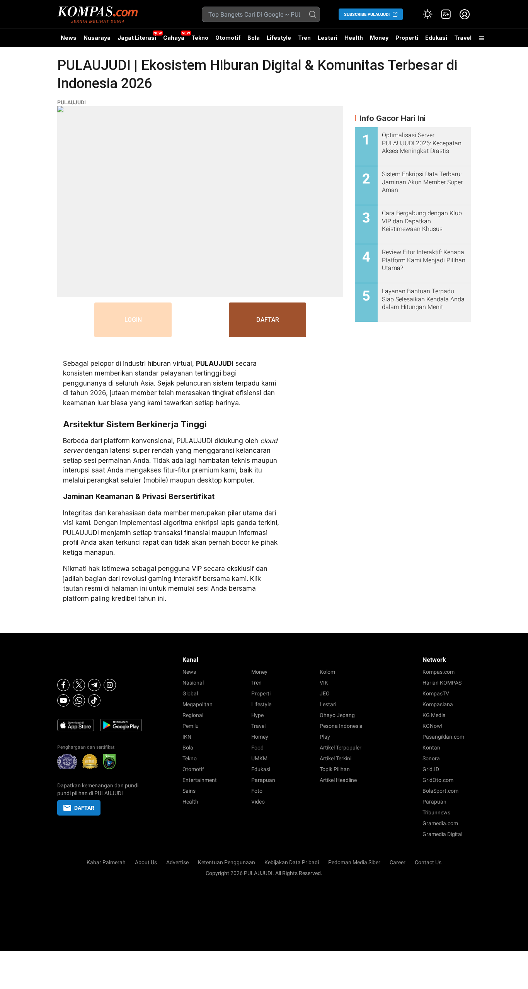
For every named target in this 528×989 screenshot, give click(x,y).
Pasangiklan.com (443, 737)
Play (325, 737)
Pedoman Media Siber (354, 862)
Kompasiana (437, 704)
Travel (463, 37)
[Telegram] (94, 685)
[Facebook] (63, 685)
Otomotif (227, 37)
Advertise (177, 862)
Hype (257, 715)
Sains (189, 791)
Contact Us (428, 862)
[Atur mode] (427, 14)
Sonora (431, 758)
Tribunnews (436, 812)
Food (257, 747)
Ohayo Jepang (337, 715)
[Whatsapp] (79, 700)
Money (379, 37)
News (69, 37)
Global (190, 693)
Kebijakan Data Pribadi (291, 862)
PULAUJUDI (71, 102)
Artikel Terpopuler (340, 747)
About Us (146, 862)
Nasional (193, 683)
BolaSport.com (440, 791)
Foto (256, 791)
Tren (304, 37)
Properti (406, 37)
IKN (186, 737)
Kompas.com (438, 672)
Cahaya (173, 37)
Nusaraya (97, 37)
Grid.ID (430, 769)
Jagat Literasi (137, 37)
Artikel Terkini (335, 758)
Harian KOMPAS (442, 683)
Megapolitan (197, 704)
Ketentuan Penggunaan (226, 862)
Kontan (431, 747)
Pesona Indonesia (341, 726)
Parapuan (263, 780)
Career (397, 862)
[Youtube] (63, 700)
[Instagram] (110, 685)
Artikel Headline (338, 780)
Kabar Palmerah (106, 862)
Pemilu (190, 726)
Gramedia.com (440, 823)
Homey (259, 737)
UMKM (259, 758)
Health (353, 37)
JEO (325, 693)
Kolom (327, 672)
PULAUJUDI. (259, 873)
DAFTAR (267, 319)
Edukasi (436, 37)
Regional (192, 715)
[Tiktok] (94, 700)
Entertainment (199, 780)
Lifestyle (279, 37)
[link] (446, 14)
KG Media (434, 715)
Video (258, 802)
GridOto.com (437, 780)
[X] (79, 685)
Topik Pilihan (335, 769)
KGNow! (432, 726)
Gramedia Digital (442, 834)
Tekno (199, 37)
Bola (253, 37)
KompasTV (435, 693)
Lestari (327, 40)
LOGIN (133, 319)
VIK (324, 683)
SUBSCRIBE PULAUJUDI (367, 14)
